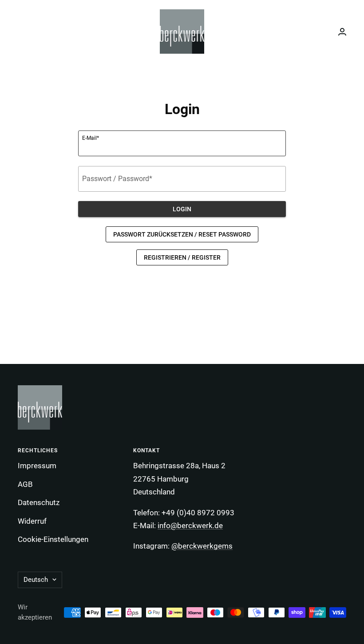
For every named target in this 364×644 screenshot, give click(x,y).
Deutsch (36, 580)
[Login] (342, 32)
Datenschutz (38, 502)
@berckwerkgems (202, 545)
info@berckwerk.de (190, 525)
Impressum (37, 465)
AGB (25, 484)
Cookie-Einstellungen (53, 539)
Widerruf (32, 521)
